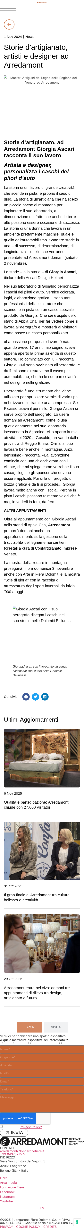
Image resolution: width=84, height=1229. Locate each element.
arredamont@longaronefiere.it (22, 1151)
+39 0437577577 (13, 1154)
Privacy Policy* (31, 1127)
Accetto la (23, 1127)
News (29, 37)
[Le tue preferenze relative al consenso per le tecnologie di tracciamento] (77, 1222)
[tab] (29, 1027)
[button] (26, 696)
